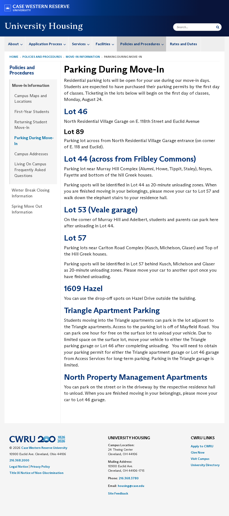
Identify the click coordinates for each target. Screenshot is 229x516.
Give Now (197, 452)
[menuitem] (14, 43)
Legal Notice (18, 467)
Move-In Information (83, 56)
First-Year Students (31, 111)
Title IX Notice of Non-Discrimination (36, 473)
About (13, 44)
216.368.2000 (19, 460)
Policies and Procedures (140, 44)
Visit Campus (200, 459)
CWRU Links (203, 438)
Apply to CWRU (202, 446)
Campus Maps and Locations (30, 98)
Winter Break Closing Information (30, 193)
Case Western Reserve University (44, 448)
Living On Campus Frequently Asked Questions (30, 170)
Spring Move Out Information (27, 209)
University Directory (205, 465)
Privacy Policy (40, 467)
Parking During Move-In (34, 140)
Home (13, 56)
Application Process (45, 44)
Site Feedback (118, 493)
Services (79, 44)
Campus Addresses (31, 153)
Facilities (103, 44)
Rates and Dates (183, 44)
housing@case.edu (131, 486)
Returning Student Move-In (30, 124)
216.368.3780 (129, 478)
